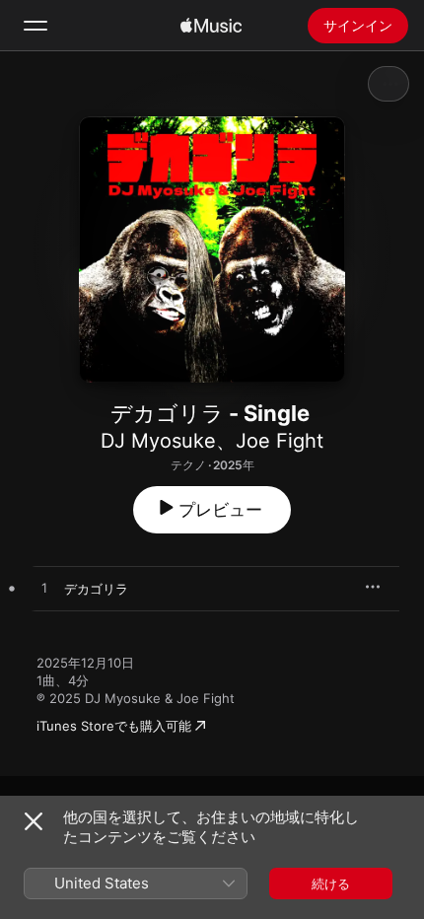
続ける (331, 883)
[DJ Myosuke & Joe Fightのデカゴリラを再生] (44, 589)
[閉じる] (33, 821)
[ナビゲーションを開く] (35, 25)
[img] (211, 26)
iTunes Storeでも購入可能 (113, 726)
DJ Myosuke (158, 441)
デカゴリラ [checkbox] (96, 589)
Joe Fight (279, 441)
